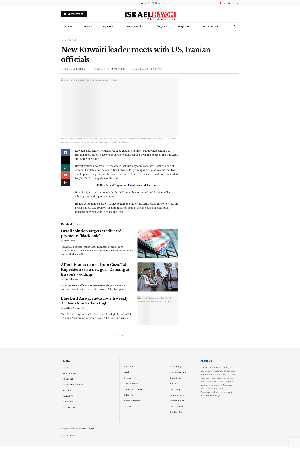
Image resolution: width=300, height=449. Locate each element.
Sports (127, 406)
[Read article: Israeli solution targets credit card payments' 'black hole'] (158, 243)
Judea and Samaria (134, 389)
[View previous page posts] (116, 335)
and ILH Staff (79, 69)
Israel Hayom (88, 429)
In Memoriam (210, 26)
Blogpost (68, 379)
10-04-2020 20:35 (116, 69)
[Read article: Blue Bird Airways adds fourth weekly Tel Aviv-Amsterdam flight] (158, 310)
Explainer (68, 401)
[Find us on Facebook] (220, 3)
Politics (174, 383)
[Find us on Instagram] (229, 3)
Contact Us (176, 412)
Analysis (67, 367)
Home (68, 26)
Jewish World (131, 383)
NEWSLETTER (75, 14)
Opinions (108, 26)
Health (127, 372)
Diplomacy (176, 366)
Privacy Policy (177, 400)
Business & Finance (73, 384)
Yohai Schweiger (71, 279)
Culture (67, 390)
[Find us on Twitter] (224, 3)
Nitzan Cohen (69, 241)
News (86, 26)
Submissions (176, 406)
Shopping (175, 389)
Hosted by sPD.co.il (70, 436)
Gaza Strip (175, 378)
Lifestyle (128, 395)
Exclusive (68, 396)
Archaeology (69, 373)
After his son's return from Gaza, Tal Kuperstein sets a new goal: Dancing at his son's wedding (95, 270)
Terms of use (177, 395)
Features (128, 366)
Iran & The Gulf (178, 372)
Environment (69, 407)
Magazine (183, 26)
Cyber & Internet (132, 400)
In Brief (72, 40)
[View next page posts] (122, 335)
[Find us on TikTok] (233, 3)
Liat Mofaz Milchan (72, 308)
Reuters (69, 69)
